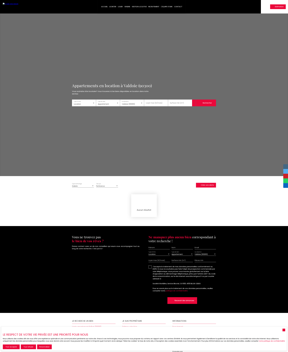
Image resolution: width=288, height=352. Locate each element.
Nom (174, 248)
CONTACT (178, 7)
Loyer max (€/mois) (154, 103)
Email (197, 248)
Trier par (98, 183)
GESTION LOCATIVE (139, 7)
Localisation (125, 101)
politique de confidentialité (177, 291)
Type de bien (101, 101)
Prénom (151, 248)
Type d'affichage (77, 183)
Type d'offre (77, 101)
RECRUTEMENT (153, 7)
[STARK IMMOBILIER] (11, 6)
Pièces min (199, 260)
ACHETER (112, 7)
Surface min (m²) (177, 103)
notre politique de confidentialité (272, 341)
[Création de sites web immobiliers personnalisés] (189, 351)
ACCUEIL (104, 7)
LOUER (120, 7)
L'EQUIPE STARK (166, 7)
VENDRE (127, 7)
